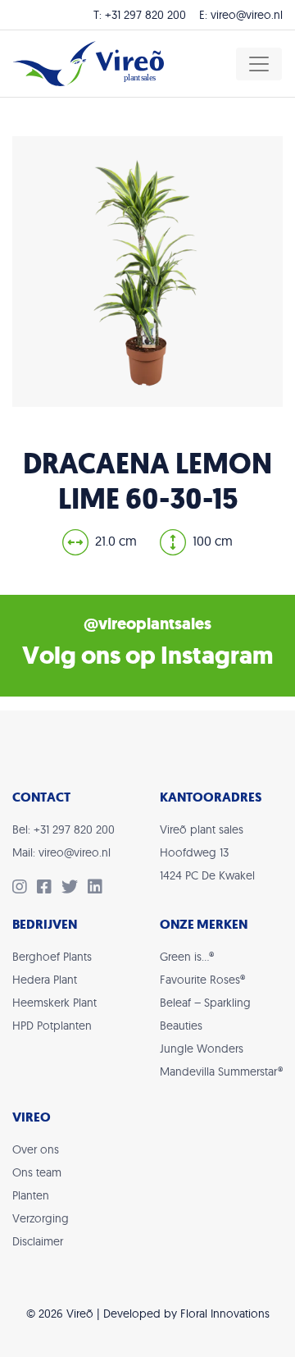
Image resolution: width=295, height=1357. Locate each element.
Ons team (36, 1172)
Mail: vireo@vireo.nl (61, 852)
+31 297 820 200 (145, 14)
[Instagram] (24, 888)
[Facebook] (49, 888)
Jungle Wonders (201, 1048)
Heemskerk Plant (54, 1002)
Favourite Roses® (202, 979)
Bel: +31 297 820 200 (63, 829)
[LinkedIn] (98, 888)
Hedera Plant (44, 979)
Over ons (35, 1149)
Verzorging (40, 1218)
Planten (30, 1195)
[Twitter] (74, 888)
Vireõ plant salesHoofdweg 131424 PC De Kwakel (207, 852)
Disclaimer (37, 1241)
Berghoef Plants (52, 956)
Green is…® (187, 956)
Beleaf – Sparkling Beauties (205, 1014)
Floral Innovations (225, 1313)
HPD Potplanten (52, 1025)
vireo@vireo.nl (247, 14)
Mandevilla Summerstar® (221, 1071)
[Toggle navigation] (259, 64)
